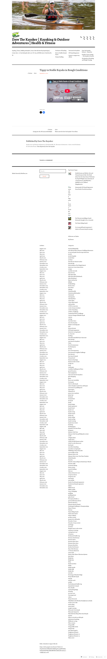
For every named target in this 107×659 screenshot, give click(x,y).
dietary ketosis (72, 328)
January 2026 (43, 261)
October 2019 (43, 400)
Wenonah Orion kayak (74, 610)
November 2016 (44, 465)
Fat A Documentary (73, 345)
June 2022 (42, 341)
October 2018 (43, 423)
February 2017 (43, 460)
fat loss (70, 349)
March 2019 (43, 413)
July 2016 (42, 473)
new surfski (71, 480)
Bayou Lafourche (72, 280)
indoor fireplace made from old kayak (78, 386)
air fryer (70, 260)
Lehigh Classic (72, 438)
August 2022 (43, 337)
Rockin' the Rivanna (73, 547)
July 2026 (42, 250)
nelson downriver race (74, 473)
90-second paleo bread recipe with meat (78, 252)
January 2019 (43, 417)
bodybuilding (71, 284)
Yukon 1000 (71, 638)
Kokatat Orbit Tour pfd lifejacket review (78, 434)
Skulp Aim (70, 558)
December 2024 (44, 286)
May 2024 (42, 298)
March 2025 (43, 280)
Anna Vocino (71, 273)
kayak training (72, 421)
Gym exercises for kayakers (75, 375)
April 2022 (42, 345)
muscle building (72, 469)
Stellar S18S (71, 569)
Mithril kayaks (72, 458)
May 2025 (42, 276)
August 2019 (43, 404)
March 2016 (43, 480)
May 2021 (42, 365)
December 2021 (44, 352)
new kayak (71, 478)
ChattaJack (71, 295)
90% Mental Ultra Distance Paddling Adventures (80, 250)
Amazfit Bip (71, 263)
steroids (70, 573)
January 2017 (43, 462)
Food (69, 365)
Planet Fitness (72, 508)
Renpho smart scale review (75, 528)
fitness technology (73, 360)
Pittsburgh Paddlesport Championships (78, 506)
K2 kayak (70, 400)
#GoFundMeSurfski (73, 248)
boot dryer (71, 287)
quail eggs (70, 525)
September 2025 (44, 269)
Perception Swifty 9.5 (73, 499)
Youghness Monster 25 (74, 636)
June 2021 (42, 363)
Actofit (70, 254)
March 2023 (43, 324)
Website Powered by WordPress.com (19, 173)
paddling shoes (72, 495)
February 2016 (43, 482)
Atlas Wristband (72, 278)
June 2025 (42, 274)
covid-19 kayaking (73, 310)
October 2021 (43, 356)
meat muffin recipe (73, 452)
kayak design (71, 404)
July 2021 (42, 361)
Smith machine (72, 564)
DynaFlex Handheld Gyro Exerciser (77, 337)
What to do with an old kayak (75, 617)
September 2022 (44, 336)
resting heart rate (72, 532)
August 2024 (43, 293)
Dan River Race (72, 321)
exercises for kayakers (74, 341)
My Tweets (71, 239)
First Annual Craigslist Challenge (76, 352)
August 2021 (43, 360)
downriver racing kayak (74, 332)
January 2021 (43, 373)
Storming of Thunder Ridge (75, 575)
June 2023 (42, 319)
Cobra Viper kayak (73, 302)
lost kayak (70, 445)
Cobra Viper (71, 300)
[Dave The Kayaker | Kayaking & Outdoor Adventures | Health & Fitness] (53, 15)
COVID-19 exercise (73, 306)
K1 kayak (70, 397)
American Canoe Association (75, 267)
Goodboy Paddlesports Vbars (75, 369)
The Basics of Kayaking (60, 50)
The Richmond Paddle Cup (75, 584)
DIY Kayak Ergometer (74, 53)
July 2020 (42, 384)
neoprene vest (72, 476)
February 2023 (43, 326)
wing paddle (71, 625)
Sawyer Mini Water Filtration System (77, 554)
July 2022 (42, 339)
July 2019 (42, 406)
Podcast (70, 510)
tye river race (71, 593)
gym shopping (72, 376)
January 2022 (43, 350)
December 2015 (44, 486)
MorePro (70, 460)
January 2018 (43, 439)
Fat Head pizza (72, 347)
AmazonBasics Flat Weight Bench (77, 265)
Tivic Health (71, 588)
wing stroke (71, 628)
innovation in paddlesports (75, 387)
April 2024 (42, 300)
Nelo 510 (70, 471)
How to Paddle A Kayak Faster (61, 53)
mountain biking (72, 465)
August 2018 (43, 426)
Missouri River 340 (73, 454)
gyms (69, 378)
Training (70, 591)
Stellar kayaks (71, 567)
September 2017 (44, 447)
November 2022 (44, 332)
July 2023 (42, 317)
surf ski (70, 578)
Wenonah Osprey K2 (73, 612)
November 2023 (44, 310)
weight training (72, 608)
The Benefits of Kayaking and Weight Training (88, 59)
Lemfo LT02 (71, 439)
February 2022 (43, 349)
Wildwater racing (72, 621)
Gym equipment (72, 373)
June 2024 (42, 297)
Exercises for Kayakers (74, 50)
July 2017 (42, 450)
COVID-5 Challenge (73, 311)
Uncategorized (72, 595)
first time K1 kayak (73, 356)
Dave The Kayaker (72, 323)
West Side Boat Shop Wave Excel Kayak (78, 614)
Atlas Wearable (72, 274)
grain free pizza (72, 371)
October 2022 (43, 334)
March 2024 (43, 302)
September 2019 (44, 402)
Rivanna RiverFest (73, 545)
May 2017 (42, 454)
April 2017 (42, 456)
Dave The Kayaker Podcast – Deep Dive (87, 51)
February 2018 (43, 438)
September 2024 (44, 291)
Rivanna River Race (73, 541)
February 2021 (43, 371)
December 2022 (44, 330)
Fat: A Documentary (73, 350)
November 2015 (44, 488)
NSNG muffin (71, 489)
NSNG (70, 486)
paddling (70, 493)
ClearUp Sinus (72, 298)
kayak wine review (73, 423)
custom (70, 317)
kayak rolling (71, 417)
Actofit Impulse (72, 256)
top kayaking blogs (73, 589)
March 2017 (43, 458)
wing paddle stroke (73, 627)
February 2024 (43, 304)
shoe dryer (71, 556)
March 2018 (43, 436)
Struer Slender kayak (73, 576)
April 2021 (42, 367)
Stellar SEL (71, 571)
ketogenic (70, 430)
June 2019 (42, 408)
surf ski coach (71, 580)
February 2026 (43, 260)
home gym (71, 382)
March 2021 (43, 369)
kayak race (71, 410)
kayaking (70, 425)
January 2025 (43, 284)
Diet (69, 326)
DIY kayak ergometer (73, 330)
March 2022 (43, 347)
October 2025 (43, 267)
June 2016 (42, 475)
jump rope (70, 395)
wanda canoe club (72, 602)
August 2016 (43, 471)
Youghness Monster (73, 632)
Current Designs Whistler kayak (76, 315)
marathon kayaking (73, 447)
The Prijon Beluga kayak (81, 223)
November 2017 (44, 443)
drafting (70, 336)
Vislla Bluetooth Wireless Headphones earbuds (80, 601)
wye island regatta (73, 630)
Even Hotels (71, 339)
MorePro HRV (71, 463)
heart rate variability (73, 380)
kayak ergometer (72, 406)
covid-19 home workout (74, 308)
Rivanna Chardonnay (73, 538)
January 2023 (43, 328)
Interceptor (71, 389)
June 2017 (42, 452)
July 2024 (42, 295)
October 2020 (43, 378)
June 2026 (42, 252)
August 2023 (43, 315)
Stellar (69, 565)
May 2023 (42, 321)
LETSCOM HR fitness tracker (75, 441)
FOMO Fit (70, 363)
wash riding (71, 604)
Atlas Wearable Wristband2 (75, 276)
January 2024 (43, 306)
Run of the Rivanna (73, 549)
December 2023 (44, 308)
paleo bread (71, 497)
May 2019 (42, 410)
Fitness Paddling (59, 57)
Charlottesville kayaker (74, 293)
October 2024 (43, 289)
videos (70, 597)
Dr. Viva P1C (71, 334)
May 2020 (42, 387)
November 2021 (44, 354)
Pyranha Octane (72, 521)
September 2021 (44, 358)
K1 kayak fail (71, 399)
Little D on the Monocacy (74, 443)
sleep (69, 562)
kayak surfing (71, 419)
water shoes (71, 606)
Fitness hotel (71, 358)
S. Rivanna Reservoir (73, 551)
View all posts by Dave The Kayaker (46, 146)
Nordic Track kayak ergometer (76, 482)
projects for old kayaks (74, 519)
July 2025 (42, 273)
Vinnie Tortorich (72, 599)
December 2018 (44, 419)
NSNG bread (71, 488)
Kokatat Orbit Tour (73, 432)
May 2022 (42, 343)
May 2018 (42, 432)
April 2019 (42, 412)
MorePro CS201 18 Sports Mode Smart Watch (79, 462)
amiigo (70, 269)
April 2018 (42, 434)
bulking (70, 289)
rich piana (71, 534)
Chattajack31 (71, 297)
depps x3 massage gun (74, 324)
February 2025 (43, 282)
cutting (70, 319)
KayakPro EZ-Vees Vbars (74, 428)
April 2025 (42, 278)
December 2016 (44, 463)
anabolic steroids (72, 271)
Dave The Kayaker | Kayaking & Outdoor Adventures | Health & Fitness (41, 41)
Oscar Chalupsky (72, 491)
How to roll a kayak (73, 384)
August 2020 (43, 382)
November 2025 (44, 265)
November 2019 (44, 399)
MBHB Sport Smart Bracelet (75, 450)
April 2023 (42, 323)
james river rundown (73, 393)
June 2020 (42, 386)
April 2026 (42, 256)
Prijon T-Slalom (72, 515)
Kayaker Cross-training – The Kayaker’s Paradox (88, 55)
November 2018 (44, 421)
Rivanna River (72, 539)
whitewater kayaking (73, 619)
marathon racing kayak (74, 449)
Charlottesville (72, 291)
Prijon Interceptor (73, 513)
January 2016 (43, 484)
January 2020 (43, 395)
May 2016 (42, 476)
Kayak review (71, 413)
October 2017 (43, 445)
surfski (70, 582)
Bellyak (70, 282)
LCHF (69, 436)
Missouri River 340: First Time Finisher (78, 456)
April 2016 (42, 478)
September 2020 (44, 380)
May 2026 (42, 254)
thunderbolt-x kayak (73, 586)
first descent (71, 354)
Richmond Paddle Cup (74, 536)
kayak (69, 402)
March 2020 (43, 391)
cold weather (71, 304)
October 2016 (43, 467)
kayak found (71, 408)
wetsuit (70, 615)
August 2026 (43, 248)
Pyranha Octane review (74, 523)
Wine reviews (71, 623)
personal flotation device (74, 501)
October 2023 (43, 311)
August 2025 (43, 271)
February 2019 (43, 415)
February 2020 (43, 393)
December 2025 (44, 263)
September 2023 (44, 313)
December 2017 (44, 441)
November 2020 (44, 376)
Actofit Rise (71, 258)
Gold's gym (71, 367)
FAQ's (69, 343)
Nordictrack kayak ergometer (76, 484)
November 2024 (44, 287)
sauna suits (71, 552)
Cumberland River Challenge (75, 313)
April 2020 (42, 389)
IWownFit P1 (71, 391)
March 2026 (43, 258)
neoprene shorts (72, 475)
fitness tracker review (73, 361)
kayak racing (71, 412)
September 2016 (44, 469)
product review (72, 517)
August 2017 (43, 449)
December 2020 (44, 375)
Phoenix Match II (72, 502)
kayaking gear (72, 426)
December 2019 (44, 397)
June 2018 (42, 430)
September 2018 (44, 425)
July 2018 (42, 428)
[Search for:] (53, 171)
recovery (70, 526)
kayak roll (70, 415)
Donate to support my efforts (74, 56)
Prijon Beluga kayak (73, 512)
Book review (71, 286)
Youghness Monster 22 (74, 634)
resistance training (73, 530)
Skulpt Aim (71, 560)
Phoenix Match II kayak (74, 504)
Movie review (71, 467)
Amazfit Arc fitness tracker (75, 261)
